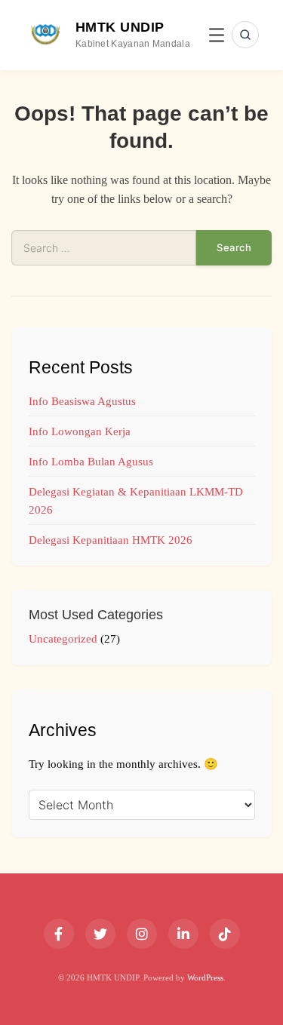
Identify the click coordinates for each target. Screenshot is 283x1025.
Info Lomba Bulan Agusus (91, 462)
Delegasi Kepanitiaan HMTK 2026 (110, 540)
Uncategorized (63, 639)
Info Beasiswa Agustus (82, 401)
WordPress (205, 977)
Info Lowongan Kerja (80, 431)
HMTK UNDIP (120, 27)
